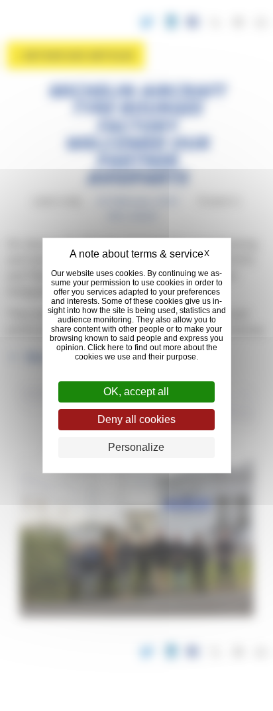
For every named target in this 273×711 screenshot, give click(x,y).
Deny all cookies (136, 419)
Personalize (136, 447)
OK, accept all (136, 391)
